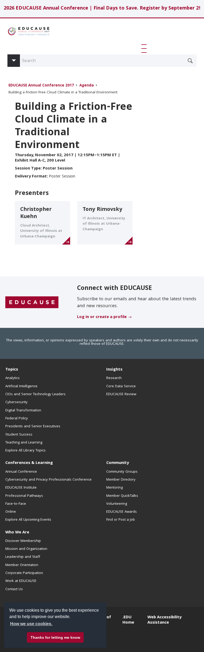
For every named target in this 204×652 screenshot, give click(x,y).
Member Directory (120, 480)
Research (114, 378)
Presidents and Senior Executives (32, 426)
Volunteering (116, 504)
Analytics (12, 378)
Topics (11, 369)
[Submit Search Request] (190, 61)
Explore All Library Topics (25, 451)
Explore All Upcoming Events (28, 520)
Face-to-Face (15, 504)
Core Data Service (121, 386)
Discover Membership (23, 541)
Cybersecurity (16, 402)
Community (117, 463)
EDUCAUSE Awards (121, 512)
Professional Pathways (24, 496)
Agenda (86, 86)
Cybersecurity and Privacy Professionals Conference (48, 480)
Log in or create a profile (102, 317)
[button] (145, 48)
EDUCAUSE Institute (21, 488)
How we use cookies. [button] (31, 623)
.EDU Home (128, 620)
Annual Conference (21, 472)
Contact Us (14, 589)
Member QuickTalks (122, 496)
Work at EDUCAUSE (20, 581)
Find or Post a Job (120, 520)
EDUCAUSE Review (121, 394)
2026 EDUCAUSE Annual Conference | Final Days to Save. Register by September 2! (102, 9)
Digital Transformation (23, 411)
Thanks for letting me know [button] (55, 637)
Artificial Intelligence (21, 386)
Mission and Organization (26, 549)
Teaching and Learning (23, 443)
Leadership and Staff (22, 557)
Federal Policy (16, 418)
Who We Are (17, 532)
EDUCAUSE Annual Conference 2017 (41, 86)
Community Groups (122, 472)
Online (10, 512)
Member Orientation (21, 565)
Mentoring (114, 488)
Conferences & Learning (29, 463)
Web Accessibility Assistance (164, 620)
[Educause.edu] (31, 302)
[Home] (28, 31)
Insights (114, 369)
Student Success (18, 435)
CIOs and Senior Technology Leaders (35, 394)
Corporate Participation (24, 573)
